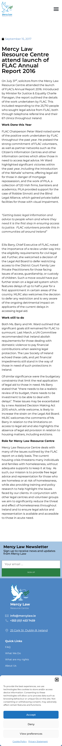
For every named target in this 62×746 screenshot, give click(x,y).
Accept (31, 714)
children (10, 277)
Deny (31, 724)
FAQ (8, 647)
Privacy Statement (38, 741)
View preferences (31, 733)
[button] (57, 679)
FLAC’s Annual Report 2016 (23, 89)
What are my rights (17, 659)
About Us (10, 665)
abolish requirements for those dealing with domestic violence (27, 341)
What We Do (13, 653)
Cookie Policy (20, 741)
